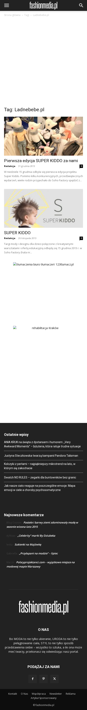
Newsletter (56, 693)
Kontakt (12, 693)
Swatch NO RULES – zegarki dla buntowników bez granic (40, 477)
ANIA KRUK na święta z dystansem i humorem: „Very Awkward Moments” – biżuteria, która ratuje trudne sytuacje (42, 444)
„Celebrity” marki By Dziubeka (36, 535)
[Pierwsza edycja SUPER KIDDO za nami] (43, 136)
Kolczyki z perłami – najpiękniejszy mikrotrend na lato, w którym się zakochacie (39, 466)
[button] (6, 5)
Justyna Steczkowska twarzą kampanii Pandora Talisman (41, 455)
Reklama (70, 693)
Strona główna (12, 15)
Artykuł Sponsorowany (43, 698)
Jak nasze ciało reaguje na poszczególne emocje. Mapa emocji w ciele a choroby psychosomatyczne (39, 488)
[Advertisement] (43, 62)
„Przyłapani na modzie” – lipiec (38, 553)
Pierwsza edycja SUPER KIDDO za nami (41, 160)
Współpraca (39, 693)
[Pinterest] (43, 679)
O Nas (24, 693)
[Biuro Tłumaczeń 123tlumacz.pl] (43, 287)
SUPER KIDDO (17, 232)
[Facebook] (33, 679)
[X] (54, 679)
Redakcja (9, 166)
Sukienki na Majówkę (28, 544)
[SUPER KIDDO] (43, 208)
